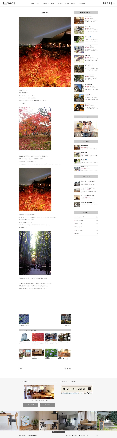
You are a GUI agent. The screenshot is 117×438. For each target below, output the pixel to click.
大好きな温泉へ (88, 94)
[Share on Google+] (70, 369)
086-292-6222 (31, 404)
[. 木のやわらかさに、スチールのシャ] (10, 420)
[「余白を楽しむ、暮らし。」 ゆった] (68, 420)
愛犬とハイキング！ (89, 65)
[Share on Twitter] (68, 369)
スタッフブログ (78, 227)
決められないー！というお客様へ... (88, 181)
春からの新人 (88, 55)
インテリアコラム (79, 220)
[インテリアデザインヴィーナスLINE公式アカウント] (103, 3)
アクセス (69, 435)
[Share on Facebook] (65, 369)
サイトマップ (75, 435)
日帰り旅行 (67, 325)
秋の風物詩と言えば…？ (25, 325)
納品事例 (77, 233)
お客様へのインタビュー (80, 217)
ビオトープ (87, 36)
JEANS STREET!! (88, 84)
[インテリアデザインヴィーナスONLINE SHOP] (111, 3)
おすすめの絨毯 (88, 17)
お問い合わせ (48, 404)
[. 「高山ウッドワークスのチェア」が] (48, 420)
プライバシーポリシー (84, 435)
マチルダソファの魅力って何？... (88, 188)
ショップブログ (87, 183)
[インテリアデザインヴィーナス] (9, 3)
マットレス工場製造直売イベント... (88, 202)
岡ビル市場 (87, 104)
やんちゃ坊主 (88, 26)
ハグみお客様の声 (79, 230)
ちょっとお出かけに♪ (89, 75)
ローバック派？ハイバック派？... (88, 195)
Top (97, 435)
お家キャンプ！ (88, 46)
